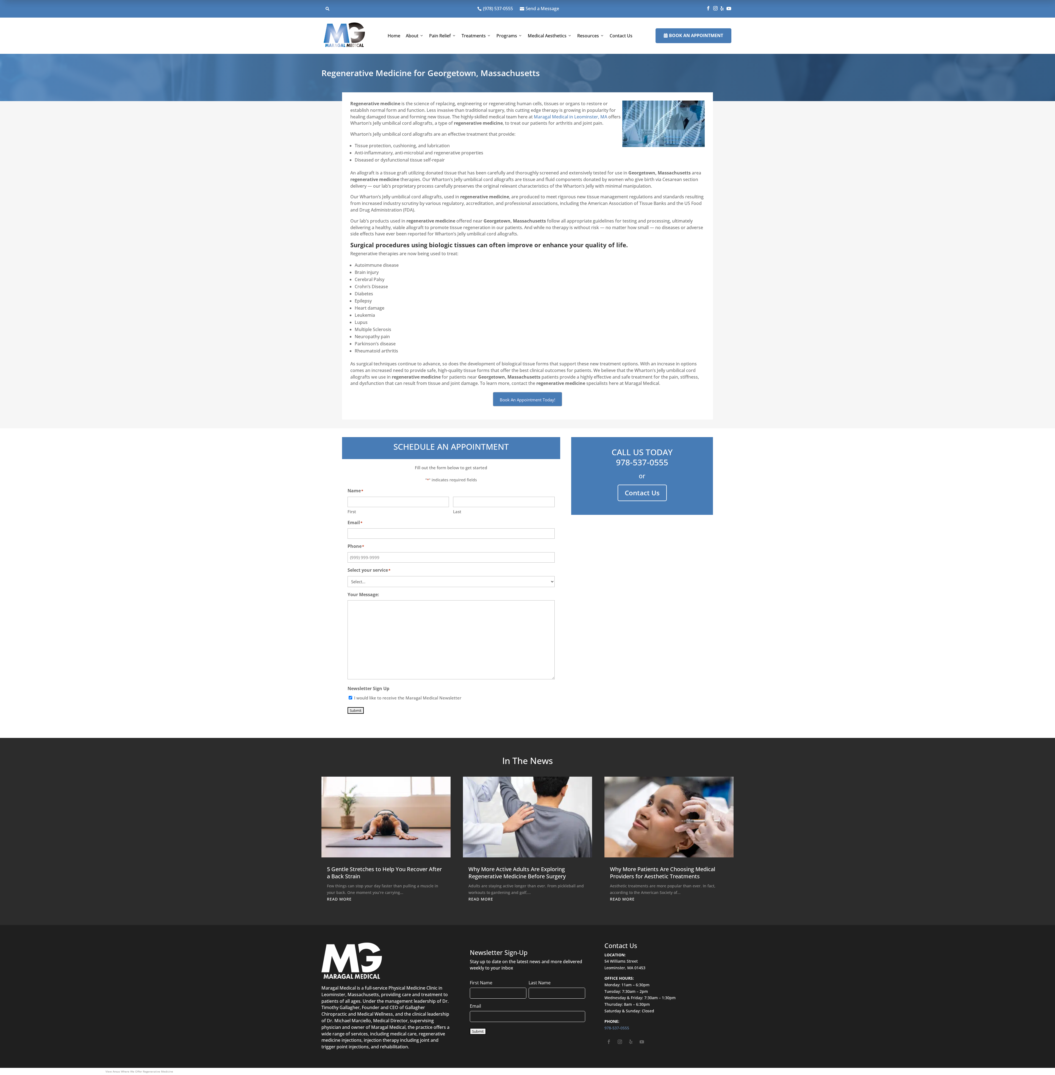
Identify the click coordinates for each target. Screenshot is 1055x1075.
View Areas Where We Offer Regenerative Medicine (139, 1071)
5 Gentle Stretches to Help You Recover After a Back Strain (384, 872)
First (352, 511)
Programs (506, 36)
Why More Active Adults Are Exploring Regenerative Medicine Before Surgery (517, 872)
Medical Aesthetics (547, 36)
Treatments (474, 36)
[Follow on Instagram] (619, 1041)
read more (339, 899)
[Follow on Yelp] (630, 1041)
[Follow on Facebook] (608, 1041)
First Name (481, 983)
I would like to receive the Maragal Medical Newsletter (407, 698)
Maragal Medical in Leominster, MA (570, 117)
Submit (356, 710)
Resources (588, 36)
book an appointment (693, 35)
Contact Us (621, 36)
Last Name (540, 983)
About (412, 36)
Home (394, 36)
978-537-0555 (642, 462)
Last (457, 511)
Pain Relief (440, 36)
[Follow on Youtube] (641, 1041)
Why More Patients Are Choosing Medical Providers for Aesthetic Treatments (662, 872)
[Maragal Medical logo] (344, 36)
